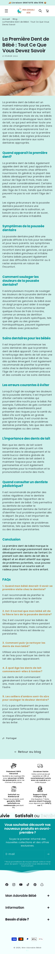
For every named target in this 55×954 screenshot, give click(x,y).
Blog (15, 19)
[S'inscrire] (48, 854)
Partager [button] (11, 738)
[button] (6, 10)
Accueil (6, 19)
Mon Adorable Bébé (31, 947)
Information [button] (14, 907)
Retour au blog (29, 752)
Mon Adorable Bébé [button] (20, 895)
